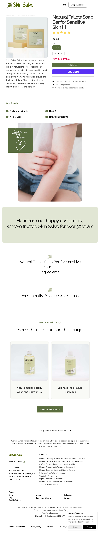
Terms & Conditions (17, 527)
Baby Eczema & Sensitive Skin (21, 476)
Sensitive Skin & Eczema (18, 470)
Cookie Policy (87, 522)
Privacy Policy (35, 527)
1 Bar (56, 47)
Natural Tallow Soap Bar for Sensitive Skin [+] (26, 15)
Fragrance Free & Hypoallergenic (22, 473)
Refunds (49, 527)
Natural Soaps (14, 479)
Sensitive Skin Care (10, 15)
